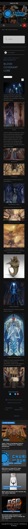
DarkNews (22, 524)
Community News (17, 463)
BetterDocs (16, 416)
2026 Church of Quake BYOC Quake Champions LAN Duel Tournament (14, 458)
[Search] (20, 25)
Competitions (6, 464)
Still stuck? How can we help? (15, 400)
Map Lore (15, 58)
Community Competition (8, 463)
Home (5, 58)
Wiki (10, 58)
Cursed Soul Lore (8, 408)
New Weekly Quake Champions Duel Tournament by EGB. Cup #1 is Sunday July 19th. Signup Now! (14, 505)
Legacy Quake (6, 439)
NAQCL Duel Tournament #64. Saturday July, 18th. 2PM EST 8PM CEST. (14, 481)
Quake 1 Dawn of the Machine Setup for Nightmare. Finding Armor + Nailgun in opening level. (14, 433)
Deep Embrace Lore (19, 408)
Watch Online (24, 25)
